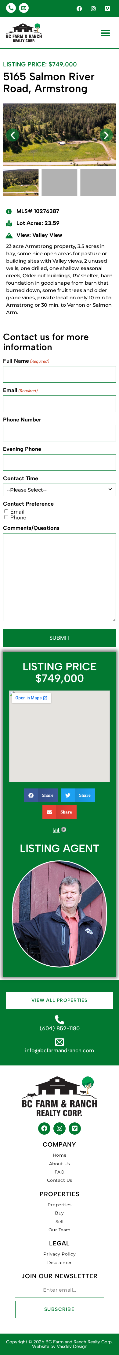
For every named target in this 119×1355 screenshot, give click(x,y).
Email (20, 390)
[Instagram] (93, 8)
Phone (18, 517)
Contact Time (20, 478)
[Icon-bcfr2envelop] (24, 8)
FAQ (60, 1172)
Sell (60, 1221)
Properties (59, 1204)
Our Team (60, 1230)
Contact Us (59, 1180)
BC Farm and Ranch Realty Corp (78, 1342)
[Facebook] (79, 8)
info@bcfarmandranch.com (59, 1050)
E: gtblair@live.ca (59, 911)
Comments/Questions (31, 528)
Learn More (59, 926)
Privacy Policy (59, 1254)
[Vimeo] (107, 8)
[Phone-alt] (11, 8)
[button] (105, 32)
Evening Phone (22, 449)
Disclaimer (59, 1262)
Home (60, 1155)
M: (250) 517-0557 (59, 907)
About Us (59, 1163)
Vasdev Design (72, 1346)
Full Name (26, 361)
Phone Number (22, 419)
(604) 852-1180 (60, 1028)
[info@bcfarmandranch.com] (59, 1041)
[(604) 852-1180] (59, 1019)
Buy (59, 1213)
